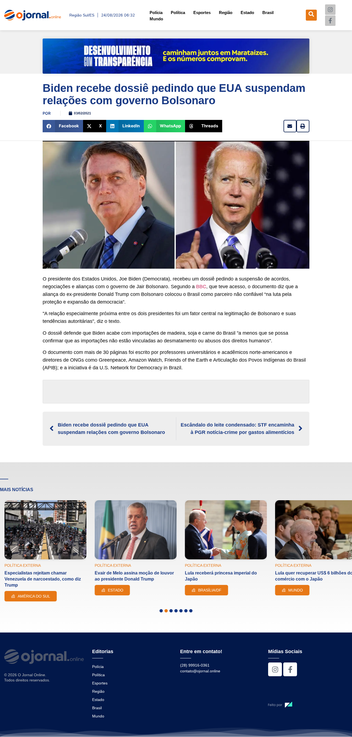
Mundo (156, 18)
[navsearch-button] (311, 15)
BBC (201, 286)
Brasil (268, 12)
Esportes (202, 12)
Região (225, 12)
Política (178, 12)
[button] (63, 126)
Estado (247, 12)
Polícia (156, 12)
